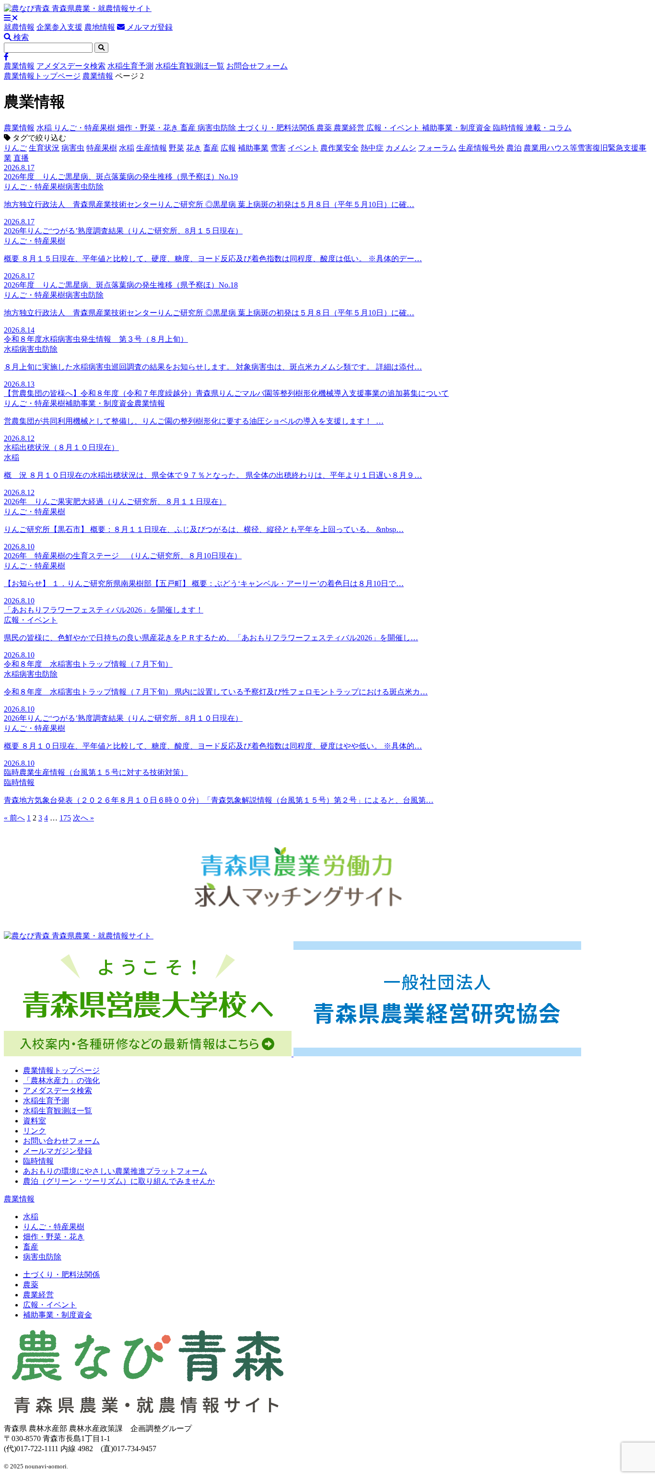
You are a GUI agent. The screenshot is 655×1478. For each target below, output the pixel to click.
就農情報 (19, 27)
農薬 (325, 128)
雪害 (278, 148)
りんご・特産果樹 (85, 128)
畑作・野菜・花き (148, 128)
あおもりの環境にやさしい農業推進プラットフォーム (115, 1171)
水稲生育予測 (130, 66)
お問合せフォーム (257, 66)
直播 (21, 158)
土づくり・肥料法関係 (277, 128)
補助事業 (253, 148)
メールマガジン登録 (57, 1151)
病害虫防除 (218, 128)
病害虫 (72, 148)
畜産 (189, 128)
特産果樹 (101, 148)
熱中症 (372, 148)
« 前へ (14, 818)
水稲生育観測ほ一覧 (189, 66)
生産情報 (151, 148)
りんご (15, 148)
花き (193, 148)
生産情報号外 (481, 148)
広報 (228, 148)
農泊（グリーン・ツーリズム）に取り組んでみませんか (119, 1181)
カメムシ (401, 148)
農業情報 (19, 66)
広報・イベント (394, 128)
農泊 (514, 148)
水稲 (45, 128)
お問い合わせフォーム (61, 1141)
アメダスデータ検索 (70, 66)
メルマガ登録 (149, 27)
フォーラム (437, 148)
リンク (34, 1131)
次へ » (83, 818)
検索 (20, 37)
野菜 (176, 148)
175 (65, 818)
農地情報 (99, 27)
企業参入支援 (59, 27)
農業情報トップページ (42, 76)
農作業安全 (339, 148)
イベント (303, 148)
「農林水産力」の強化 (61, 1080)
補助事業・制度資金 (457, 128)
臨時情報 (509, 128)
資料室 (34, 1121)
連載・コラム (549, 128)
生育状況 (44, 148)
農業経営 (350, 128)
